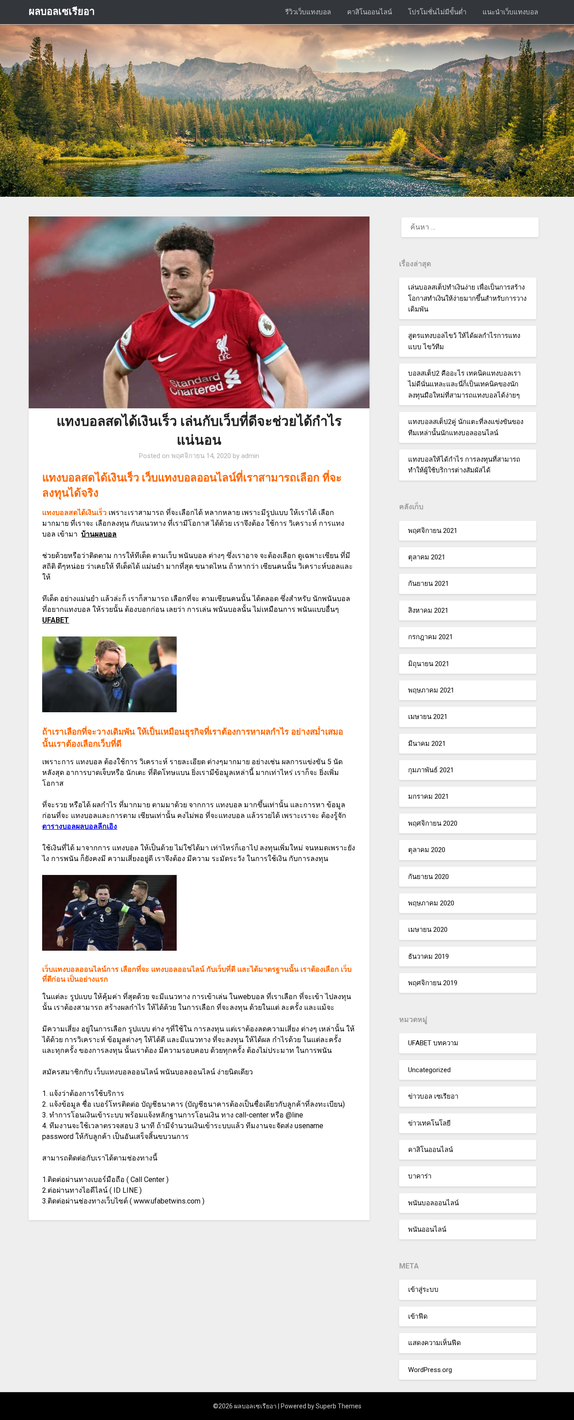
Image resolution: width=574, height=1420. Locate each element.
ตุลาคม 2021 (426, 557)
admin (250, 456)
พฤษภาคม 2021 (431, 690)
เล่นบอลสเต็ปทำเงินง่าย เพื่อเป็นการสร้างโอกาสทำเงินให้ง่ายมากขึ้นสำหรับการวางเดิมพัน (467, 298)
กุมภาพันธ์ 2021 (431, 770)
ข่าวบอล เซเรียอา (433, 1096)
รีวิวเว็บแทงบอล (308, 12)
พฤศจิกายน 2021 (432, 531)
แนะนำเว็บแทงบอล (510, 12)
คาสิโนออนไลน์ (369, 12)
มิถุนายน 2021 (428, 664)
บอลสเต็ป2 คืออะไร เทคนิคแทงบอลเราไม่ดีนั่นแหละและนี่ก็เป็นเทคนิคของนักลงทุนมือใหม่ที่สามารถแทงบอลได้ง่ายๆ (464, 384)
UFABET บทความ (433, 1043)
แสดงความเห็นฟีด (434, 1343)
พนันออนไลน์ (427, 1229)
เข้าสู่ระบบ (423, 1290)
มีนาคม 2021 (427, 744)
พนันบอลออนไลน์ (433, 1203)
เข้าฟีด (418, 1316)
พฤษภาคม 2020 (431, 903)
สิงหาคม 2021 (428, 610)
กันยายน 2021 (428, 584)
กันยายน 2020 (428, 877)
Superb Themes (338, 1406)
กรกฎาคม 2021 (430, 637)
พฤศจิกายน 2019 (432, 983)
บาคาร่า (419, 1176)
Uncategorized (429, 1070)
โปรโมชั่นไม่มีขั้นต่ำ (437, 12)
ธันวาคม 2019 (428, 956)
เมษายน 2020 (428, 930)
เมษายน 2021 (428, 717)
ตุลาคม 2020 (426, 850)
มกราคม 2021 (428, 796)
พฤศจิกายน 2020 (432, 823)
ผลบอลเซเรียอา (62, 11)
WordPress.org (430, 1370)
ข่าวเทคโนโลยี (429, 1123)
